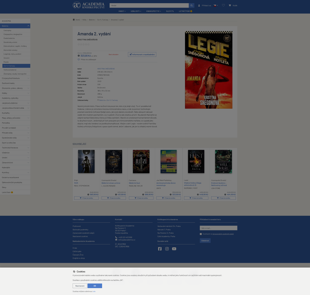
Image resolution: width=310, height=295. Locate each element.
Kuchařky (6, 113)
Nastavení (79, 286)
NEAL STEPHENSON (81, 186)
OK (95, 286)
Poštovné (77, 226)
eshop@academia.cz (126, 239)
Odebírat (205, 240)
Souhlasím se (218, 234)
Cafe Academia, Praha (166, 236)
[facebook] (159, 248)
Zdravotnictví (7, 162)
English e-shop (79, 258)
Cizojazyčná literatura (10, 78)
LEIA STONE (215, 188)
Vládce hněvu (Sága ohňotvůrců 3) (192, 184)
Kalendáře (6, 167)
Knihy (84, 20)
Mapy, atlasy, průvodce (11, 118)
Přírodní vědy (7, 133)
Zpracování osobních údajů (83, 233)
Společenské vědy (9, 137)
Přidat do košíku (87, 198)
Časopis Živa (78, 254)
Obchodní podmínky (80, 229)
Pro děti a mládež (9, 128)
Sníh (76, 183)
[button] (215, 5)
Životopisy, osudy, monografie (15, 74)
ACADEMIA (6, 21)
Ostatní (6, 58)
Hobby (4, 93)
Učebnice (5, 152)
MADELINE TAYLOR (136, 186)
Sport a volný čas (9, 142)
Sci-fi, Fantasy (9, 66)
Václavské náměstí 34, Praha (169, 226)
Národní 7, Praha (163, 229)
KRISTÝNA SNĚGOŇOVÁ (87, 39)
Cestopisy (7, 30)
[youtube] (174, 248)
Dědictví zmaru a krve (111, 183)
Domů (78, 20)
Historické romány (10, 50)
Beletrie (5, 26)
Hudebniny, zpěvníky (10, 98)
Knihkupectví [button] (152, 11)
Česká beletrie (9, 38)
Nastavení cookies (80, 236)
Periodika (6, 123)
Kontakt (118, 219)
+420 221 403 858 (125, 237)
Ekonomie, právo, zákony (12, 88)
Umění (4, 157)
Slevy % (170, 11)
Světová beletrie (10, 70)
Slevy (4, 187)
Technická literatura (10, 147)
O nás (75, 248)
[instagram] (167, 248)
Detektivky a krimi (10, 42)
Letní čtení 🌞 (185, 11)
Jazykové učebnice (9, 103)
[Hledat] (191, 5)
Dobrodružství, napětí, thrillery (15, 46)
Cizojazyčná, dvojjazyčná (13, 34)
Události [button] (135, 11)
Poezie (6, 62)
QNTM (158, 188)
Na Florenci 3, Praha (165, 233)
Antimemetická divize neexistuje (166, 184)
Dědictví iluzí (134, 183)
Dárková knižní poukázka (12, 182)
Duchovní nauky (8, 83)
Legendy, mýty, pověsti (12, 54)
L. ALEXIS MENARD (108, 186)
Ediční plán (77, 251)
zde (94, 291)
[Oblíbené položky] (223, 5)
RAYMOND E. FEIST (191, 188)
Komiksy (5, 172)
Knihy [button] (121, 11)
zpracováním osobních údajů (223, 234)
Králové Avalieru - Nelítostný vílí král (219, 184)
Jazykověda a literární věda (13, 108)
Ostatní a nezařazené (10, 177)
